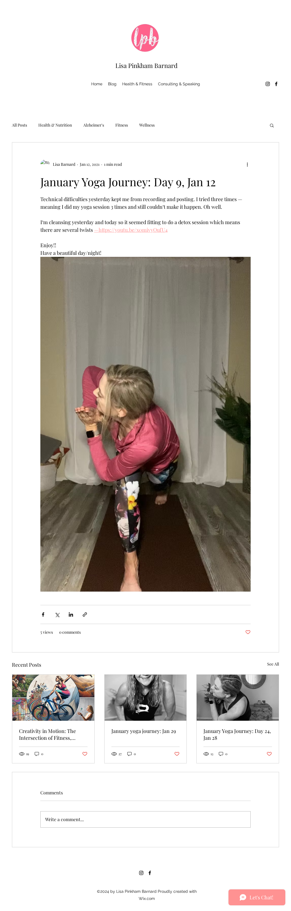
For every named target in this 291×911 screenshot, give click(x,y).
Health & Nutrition (55, 125)
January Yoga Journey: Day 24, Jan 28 (237, 734)
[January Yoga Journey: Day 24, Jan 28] (238, 698)
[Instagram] (268, 84)
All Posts (19, 125)
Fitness (121, 125)
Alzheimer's (93, 125)
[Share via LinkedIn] (71, 614)
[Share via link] (85, 614)
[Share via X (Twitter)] (57, 614)
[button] (272, 125)
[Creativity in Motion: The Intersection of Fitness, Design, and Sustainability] (53, 698)
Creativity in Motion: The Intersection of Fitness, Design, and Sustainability (48, 734)
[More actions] (247, 164)
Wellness (147, 125)
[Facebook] (276, 84)
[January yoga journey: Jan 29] (146, 698)
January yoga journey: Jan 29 (143, 731)
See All (273, 664)
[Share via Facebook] (43, 614)
